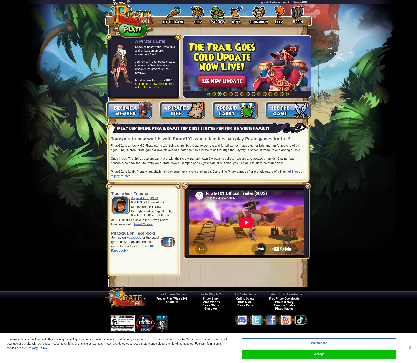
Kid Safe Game (245, 294)
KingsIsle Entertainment (273, 2)
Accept (319, 354)
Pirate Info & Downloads (284, 294)
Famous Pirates (284, 305)
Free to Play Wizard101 (171, 298)
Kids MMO (245, 302)
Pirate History (284, 302)
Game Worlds (211, 302)
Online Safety (245, 298)
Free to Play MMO (211, 294)
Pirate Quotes (284, 308)
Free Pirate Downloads (284, 298)
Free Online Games (172, 294)
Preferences (319, 343)
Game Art (210, 308)
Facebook (134, 237)
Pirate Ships (210, 305)
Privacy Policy (37, 348)
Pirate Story (211, 298)
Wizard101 (300, 2)
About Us (172, 302)
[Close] (410, 347)
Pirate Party (245, 305)
